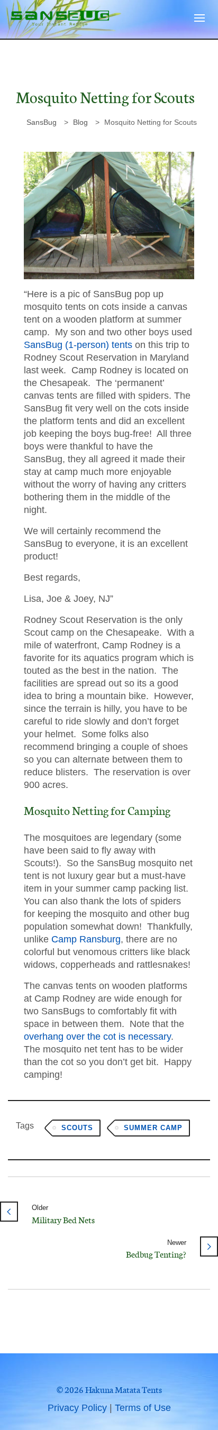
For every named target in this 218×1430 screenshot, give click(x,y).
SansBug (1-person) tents (78, 345)
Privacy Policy (77, 1407)
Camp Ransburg (86, 939)
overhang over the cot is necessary (97, 1036)
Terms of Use (143, 1407)
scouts (77, 1128)
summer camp (153, 1128)
